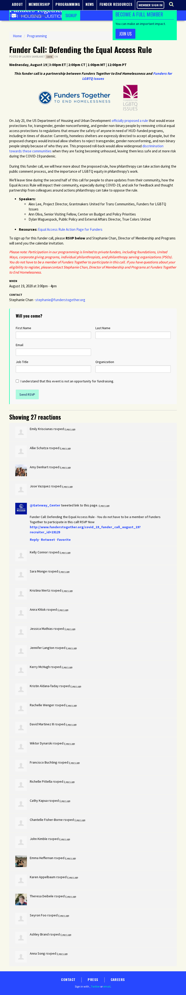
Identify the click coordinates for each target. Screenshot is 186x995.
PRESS (93, 979)
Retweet (48, 539)
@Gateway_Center (45, 505)
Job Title (22, 362)
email (106, 986)
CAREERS (118, 979)
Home (17, 36)
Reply (34, 539)
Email (19, 345)
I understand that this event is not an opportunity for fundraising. (67, 381)
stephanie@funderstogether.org (60, 299)
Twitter (95, 986)
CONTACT (68, 979)
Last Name (102, 328)
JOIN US (125, 33)
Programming (37, 36)
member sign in (151, 5)
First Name (23, 328)
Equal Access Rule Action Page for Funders (70, 229)
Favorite (64, 539)
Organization (104, 362)
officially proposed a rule (130, 120)
